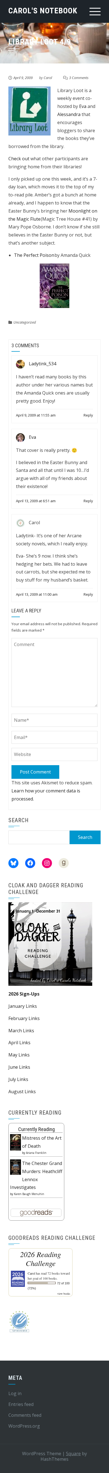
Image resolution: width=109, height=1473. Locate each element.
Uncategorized (24, 322)
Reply (88, 415)
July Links (18, 1079)
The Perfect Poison (34, 255)
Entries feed (21, 1404)
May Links (19, 1055)
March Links (21, 1031)
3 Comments (79, 77)
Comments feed (24, 1415)
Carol (48, 77)
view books (63, 1293)
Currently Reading (36, 1129)
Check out (18, 159)
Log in (15, 1393)
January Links (22, 1006)
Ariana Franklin (36, 1153)
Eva (82, 106)
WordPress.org (24, 1426)
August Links (22, 1091)
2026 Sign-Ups (23, 994)
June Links (19, 1067)
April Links (19, 1043)
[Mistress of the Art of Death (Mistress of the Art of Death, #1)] (15, 1142)
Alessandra (68, 114)
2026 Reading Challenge (40, 1258)
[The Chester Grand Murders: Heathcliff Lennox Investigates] (15, 1167)
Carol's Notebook (42, 10)
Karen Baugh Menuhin (29, 1194)
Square (73, 1453)
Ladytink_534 (42, 364)
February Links (24, 1018)
